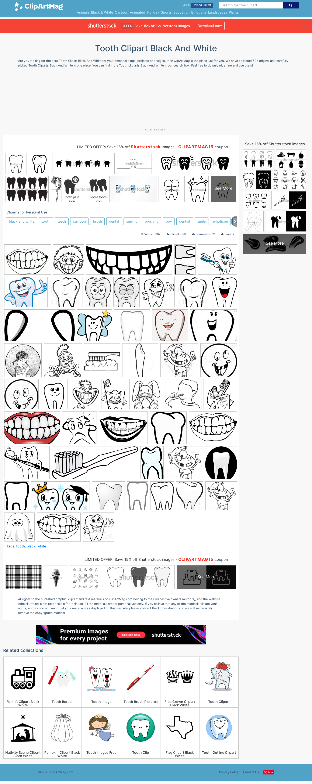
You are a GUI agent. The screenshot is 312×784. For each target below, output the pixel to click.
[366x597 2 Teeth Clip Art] (185, 261)
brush (97, 221)
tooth (46, 221)
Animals (83, 12)
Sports (166, 12)
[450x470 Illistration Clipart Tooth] (193, 294)
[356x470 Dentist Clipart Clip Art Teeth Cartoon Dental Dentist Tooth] (114, 396)
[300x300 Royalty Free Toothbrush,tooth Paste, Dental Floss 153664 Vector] (220, 396)
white (41, 546)
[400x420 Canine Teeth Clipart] (140, 362)
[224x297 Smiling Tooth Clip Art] (224, 293)
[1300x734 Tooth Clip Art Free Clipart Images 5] (60, 498)
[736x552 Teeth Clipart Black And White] (213, 430)
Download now (210, 26)
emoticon (220, 221)
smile (201, 221)
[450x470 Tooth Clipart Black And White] (98, 529)
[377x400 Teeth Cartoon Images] (79, 430)
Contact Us (251, 772)
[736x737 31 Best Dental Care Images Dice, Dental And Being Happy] (170, 327)
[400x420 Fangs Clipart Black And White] (158, 294)
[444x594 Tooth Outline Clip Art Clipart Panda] (16, 498)
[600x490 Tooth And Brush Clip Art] (26, 464)
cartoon (79, 221)
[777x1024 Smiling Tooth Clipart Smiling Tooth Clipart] (98, 294)
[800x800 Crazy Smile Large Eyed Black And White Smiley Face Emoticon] (21, 396)
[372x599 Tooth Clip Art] (152, 464)
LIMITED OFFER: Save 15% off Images (125, 147)
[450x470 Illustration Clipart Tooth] (66, 294)
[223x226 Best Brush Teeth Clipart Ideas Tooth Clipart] (22, 362)
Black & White (102, 12)
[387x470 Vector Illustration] (189, 498)
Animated (137, 12)
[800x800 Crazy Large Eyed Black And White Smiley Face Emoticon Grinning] (219, 362)
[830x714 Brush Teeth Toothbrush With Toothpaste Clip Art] (217, 261)
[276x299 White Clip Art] (19, 529)
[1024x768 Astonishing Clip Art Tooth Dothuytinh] (213, 327)
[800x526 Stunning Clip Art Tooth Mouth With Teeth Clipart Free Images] (32, 430)
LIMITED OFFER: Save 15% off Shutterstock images (129, 559)
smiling (132, 221)
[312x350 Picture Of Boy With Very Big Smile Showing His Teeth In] (68, 261)
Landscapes (217, 12)
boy (169, 221)
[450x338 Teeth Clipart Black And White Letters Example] (123, 430)
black (31, 546)
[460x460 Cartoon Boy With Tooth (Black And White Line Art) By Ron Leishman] (179, 362)
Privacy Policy (229, 772)
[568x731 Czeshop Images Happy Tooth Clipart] (54, 396)
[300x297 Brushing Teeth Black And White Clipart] (63, 362)
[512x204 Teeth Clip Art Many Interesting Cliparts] (129, 262)
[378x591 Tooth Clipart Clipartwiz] (137, 498)
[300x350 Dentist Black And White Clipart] (84, 396)
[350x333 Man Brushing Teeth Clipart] (183, 396)
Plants (234, 12)
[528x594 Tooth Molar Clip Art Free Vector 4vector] (221, 464)
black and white (21, 221)
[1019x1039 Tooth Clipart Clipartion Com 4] (94, 327)
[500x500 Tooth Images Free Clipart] (132, 327)
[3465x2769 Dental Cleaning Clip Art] (25, 294)
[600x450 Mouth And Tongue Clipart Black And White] (58, 529)
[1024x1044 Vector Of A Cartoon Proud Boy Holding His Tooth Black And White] (221, 498)
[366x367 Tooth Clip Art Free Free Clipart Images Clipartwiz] (108, 498)
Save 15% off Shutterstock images (275, 144)
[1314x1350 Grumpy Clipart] (146, 396)
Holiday (153, 12)
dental (114, 221)
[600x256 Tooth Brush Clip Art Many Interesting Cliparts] (95, 464)
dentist (184, 221)
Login (186, 4)
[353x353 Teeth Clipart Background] (168, 430)
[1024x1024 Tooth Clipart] (184, 464)
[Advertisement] (156, 99)
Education (181, 12)
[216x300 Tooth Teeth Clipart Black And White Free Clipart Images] (162, 498)
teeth (62, 221)
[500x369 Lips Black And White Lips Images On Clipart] (27, 262)
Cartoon (121, 12)
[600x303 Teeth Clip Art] (39, 327)
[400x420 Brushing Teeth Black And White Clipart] (102, 362)
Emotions (198, 12)
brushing (152, 221)
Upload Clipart (202, 5)
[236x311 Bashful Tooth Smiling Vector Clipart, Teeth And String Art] (126, 294)
